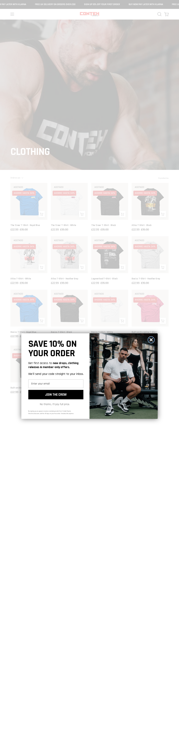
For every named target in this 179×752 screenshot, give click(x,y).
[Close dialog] (151, 340)
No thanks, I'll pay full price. (55, 404)
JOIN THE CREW (56, 394)
